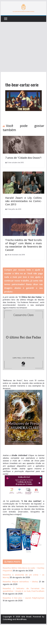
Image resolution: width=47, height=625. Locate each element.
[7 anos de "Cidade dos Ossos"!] (23, 137)
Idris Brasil (26, 616)
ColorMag (7, 619)
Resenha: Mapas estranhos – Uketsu (20, 581)
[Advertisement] (23, 47)
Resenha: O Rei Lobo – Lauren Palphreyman (23, 598)
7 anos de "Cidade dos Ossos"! (23, 157)
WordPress (21, 619)
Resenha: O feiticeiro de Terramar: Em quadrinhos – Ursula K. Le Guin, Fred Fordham (23, 589)
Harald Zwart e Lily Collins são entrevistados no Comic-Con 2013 (23, 201)
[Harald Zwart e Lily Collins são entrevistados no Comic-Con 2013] (23, 173)
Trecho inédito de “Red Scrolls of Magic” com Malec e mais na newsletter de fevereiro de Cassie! (23, 245)
